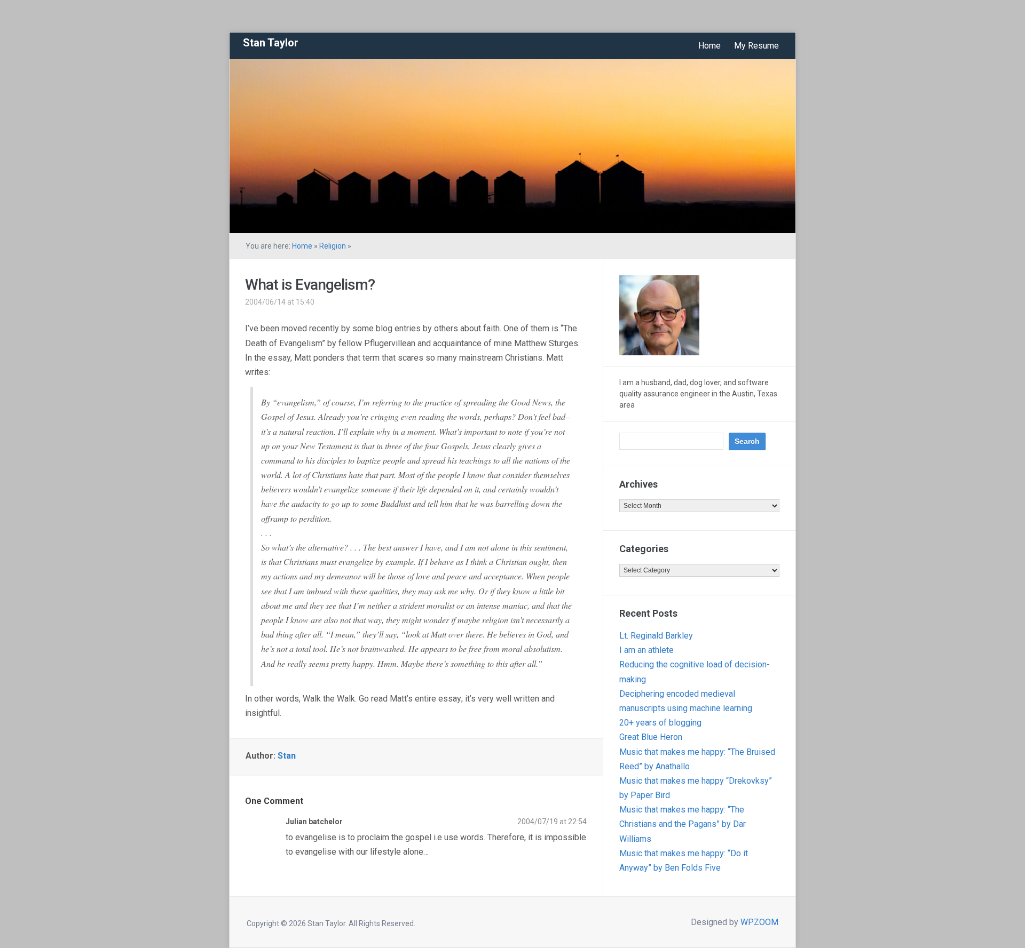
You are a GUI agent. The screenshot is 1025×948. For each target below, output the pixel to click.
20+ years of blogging (660, 723)
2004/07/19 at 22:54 (552, 821)
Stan (287, 756)
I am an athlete (646, 650)
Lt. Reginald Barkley (656, 636)
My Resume (756, 46)
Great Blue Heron (650, 737)
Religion (332, 246)
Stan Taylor (270, 42)
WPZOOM (759, 922)
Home (709, 46)
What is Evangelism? (310, 284)
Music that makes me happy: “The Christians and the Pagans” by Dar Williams (682, 823)
